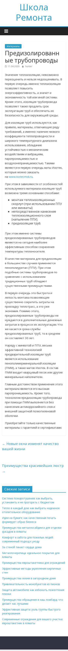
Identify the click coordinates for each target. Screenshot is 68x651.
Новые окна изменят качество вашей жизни (30, 446)
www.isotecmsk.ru (21, 176)
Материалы (13, 46)
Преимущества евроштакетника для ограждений (33, 562)
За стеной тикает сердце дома (22, 547)
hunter (28, 66)
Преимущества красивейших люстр (33, 468)
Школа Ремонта (34, 12)
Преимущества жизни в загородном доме (29, 578)
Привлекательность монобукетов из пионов (31, 584)
